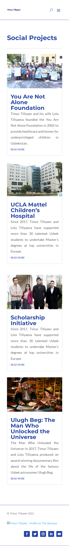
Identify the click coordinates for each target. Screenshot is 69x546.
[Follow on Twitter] (35, 534)
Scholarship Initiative (28, 320)
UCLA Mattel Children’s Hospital (29, 210)
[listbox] (61, 543)
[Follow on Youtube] (59, 534)
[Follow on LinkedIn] (51, 534)
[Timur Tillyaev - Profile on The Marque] (32, 523)
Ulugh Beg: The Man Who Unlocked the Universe (33, 428)
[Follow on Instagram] (43, 534)
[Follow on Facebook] (27, 534)
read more (18, 149)
